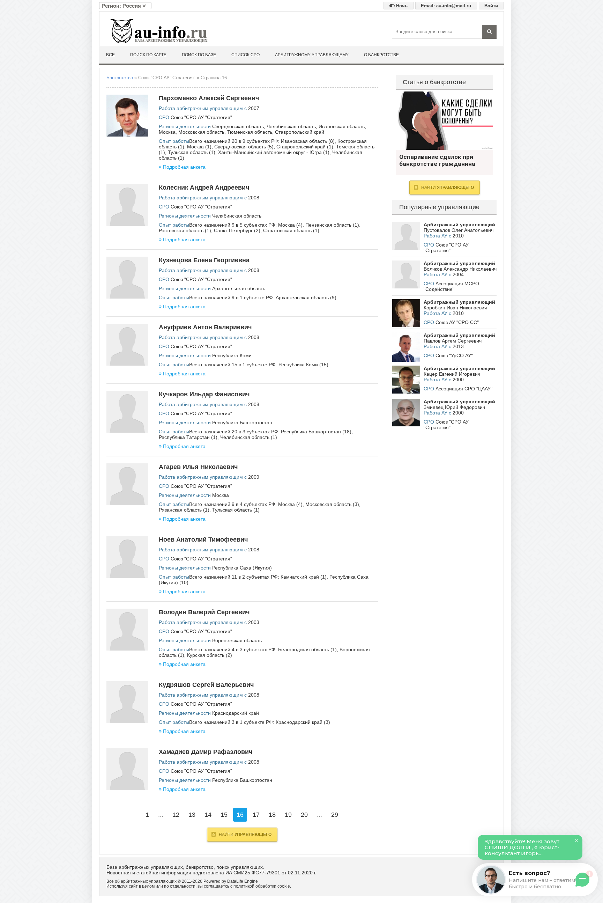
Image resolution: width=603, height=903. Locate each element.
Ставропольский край (299, 132)
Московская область (201, 132)
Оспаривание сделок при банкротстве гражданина (444, 120)
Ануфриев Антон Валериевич (205, 327)
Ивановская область (342, 126)
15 (224, 814)
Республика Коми (232, 355)
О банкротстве (381, 54)
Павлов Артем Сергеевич (453, 341)
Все (110, 54)
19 (288, 814)
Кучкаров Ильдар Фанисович (204, 394)
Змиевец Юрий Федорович (454, 407)
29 (334, 814)
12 (175, 814)
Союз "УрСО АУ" (454, 355)
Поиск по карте (148, 54)
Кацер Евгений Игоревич (452, 374)
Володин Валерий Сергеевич (204, 612)
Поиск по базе (199, 54)
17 (256, 814)
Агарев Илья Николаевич (198, 466)
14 (207, 814)
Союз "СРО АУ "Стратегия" (201, 117)
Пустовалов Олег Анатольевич (458, 230)
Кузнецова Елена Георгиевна (204, 260)
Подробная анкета (184, 167)
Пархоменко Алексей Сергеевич (209, 98)
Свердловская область (238, 126)
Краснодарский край (235, 713)
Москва (167, 132)
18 (272, 814)
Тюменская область (249, 132)
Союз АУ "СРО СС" (457, 322)
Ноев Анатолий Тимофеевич (203, 539)
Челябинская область (291, 126)
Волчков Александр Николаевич (460, 269)
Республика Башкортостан (242, 422)
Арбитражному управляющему (312, 54)
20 (304, 814)
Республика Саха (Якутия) (242, 568)
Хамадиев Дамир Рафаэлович (205, 751)
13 (191, 814)
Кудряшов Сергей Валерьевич (206, 684)
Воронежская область (237, 640)
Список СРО (245, 54)
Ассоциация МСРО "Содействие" (451, 286)
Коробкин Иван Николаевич (455, 307)
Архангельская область (238, 288)
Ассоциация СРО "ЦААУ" (464, 388)
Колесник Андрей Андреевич (204, 187)
